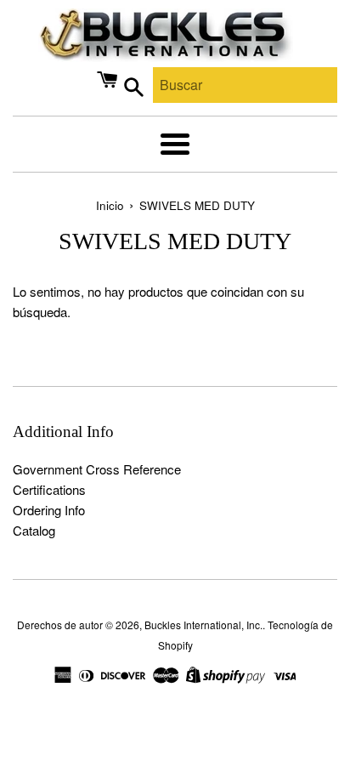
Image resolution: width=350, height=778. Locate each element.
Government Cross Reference (97, 469)
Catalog (34, 530)
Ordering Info (49, 510)
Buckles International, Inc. (203, 624)
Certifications (49, 489)
